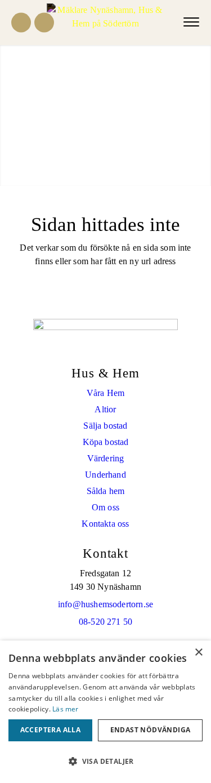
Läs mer (65, 709)
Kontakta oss (105, 523)
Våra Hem (105, 393)
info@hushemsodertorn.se (105, 604)
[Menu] (191, 22)
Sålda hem (106, 491)
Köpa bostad (106, 442)
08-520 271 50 (105, 621)
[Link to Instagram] (44, 23)
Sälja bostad (105, 425)
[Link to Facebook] (21, 23)
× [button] (198, 652)
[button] (105, 761)
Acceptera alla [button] (50, 730)
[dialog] (105, 711)
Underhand (105, 474)
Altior (105, 409)
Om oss (105, 507)
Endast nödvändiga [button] (150, 730)
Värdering (105, 458)
